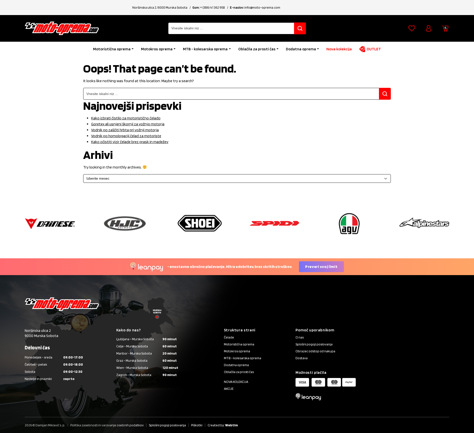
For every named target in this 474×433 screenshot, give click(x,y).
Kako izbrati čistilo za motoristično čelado (125, 118)
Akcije (229, 389)
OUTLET (374, 49)
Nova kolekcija (339, 49)
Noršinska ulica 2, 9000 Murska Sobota (159, 7)
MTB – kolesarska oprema (242, 358)
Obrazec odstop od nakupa (315, 351)
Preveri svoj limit (321, 266)
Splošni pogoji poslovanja (314, 344)
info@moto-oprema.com (262, 7)
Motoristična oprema (112, 49)
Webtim (231, 425)
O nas (300, 337)
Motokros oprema (157, 49)
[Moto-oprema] (62, 28)
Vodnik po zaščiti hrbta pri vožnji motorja (125, 130)
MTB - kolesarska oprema (205, 49)
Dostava (302, 358)
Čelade (229, 337)
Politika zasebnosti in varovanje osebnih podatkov (107, 425)
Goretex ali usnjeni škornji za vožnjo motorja (127, 124)
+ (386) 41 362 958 (212, 7)
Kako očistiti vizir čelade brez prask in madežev (129, 141)
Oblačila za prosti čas (257, 49)
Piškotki (196, 425)
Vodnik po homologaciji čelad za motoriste (126, 135)
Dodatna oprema (301, 49)
